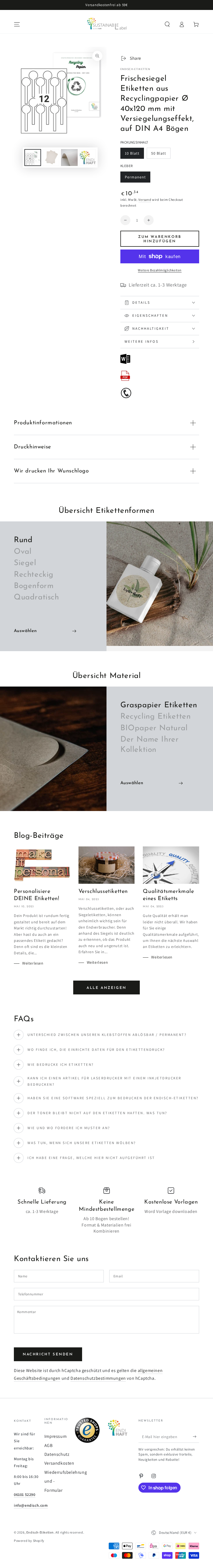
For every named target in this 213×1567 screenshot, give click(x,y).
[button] (167, 24)
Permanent (136, 179)
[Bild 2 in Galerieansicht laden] (51, 157)
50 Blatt (161, 155)
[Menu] (17, 24)
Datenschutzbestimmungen (98, 1378)
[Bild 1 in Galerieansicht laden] (32, 157)
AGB (48, 1445)
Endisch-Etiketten (135, 69)
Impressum (55, 1436)
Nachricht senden (48, 1354)
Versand (144, 200)
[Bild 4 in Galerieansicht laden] (87, 157)
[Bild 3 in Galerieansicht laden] (69, 157)
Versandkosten (59, 1463)
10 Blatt (134, 155)
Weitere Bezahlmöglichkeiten (160, 270)
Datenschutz (57, 1454)
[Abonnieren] (196, 1436)
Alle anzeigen (106, 988)
